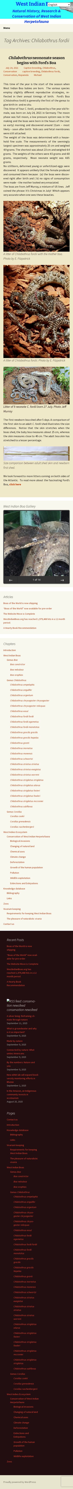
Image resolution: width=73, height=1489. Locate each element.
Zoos (6, 903)
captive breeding (31, 71)
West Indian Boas (12, 655)
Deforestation (17, 862)
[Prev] (11, 580)
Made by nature (15, 1040)
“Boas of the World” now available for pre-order (27, 608)
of (36, 579)
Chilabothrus (49, 67)
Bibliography (13, 893)
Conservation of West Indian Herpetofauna (28, 836)
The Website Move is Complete (19, 613)
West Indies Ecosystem (15, 832)
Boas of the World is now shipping (20, 603)
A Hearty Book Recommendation (19, 627)
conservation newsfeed (22, 1009)
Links (9, 898)
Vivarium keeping (12, 908)
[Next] (62, 580)
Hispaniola (23, 75)
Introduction (9, 650)
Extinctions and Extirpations (24, 883)
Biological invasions (20, 840)
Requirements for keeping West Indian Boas (29, 913)
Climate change (18, 856)
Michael (38, 75)
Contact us (8, 923)
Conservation (10, 71)
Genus (12, 659)
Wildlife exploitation (20, 878)
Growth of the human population (26, 867)
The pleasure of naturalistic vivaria (24, 918)
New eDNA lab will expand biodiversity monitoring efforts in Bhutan (23, 1078)
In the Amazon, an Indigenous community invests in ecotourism (21, 1094)
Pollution (14, 872)
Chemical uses (17, 851)
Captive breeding (32, 67)
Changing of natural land (22, 846)
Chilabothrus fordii (50, 71)
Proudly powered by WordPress (19, 1482)
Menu (6, 28)
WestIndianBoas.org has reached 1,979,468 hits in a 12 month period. (21, 973)
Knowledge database (14, 888)
